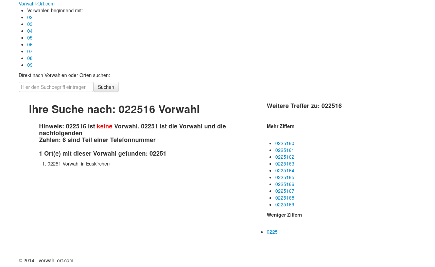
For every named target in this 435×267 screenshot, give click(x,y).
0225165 (284, 177)
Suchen (106, 86)
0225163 (284, 163)
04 (30, 30)
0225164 (284, 170)
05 (30, 37)
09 (30, 64)
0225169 (284, 204)
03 (30, 23)
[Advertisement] (90, 212)
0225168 (284, 197)
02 (30, 17)
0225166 (284, 183)
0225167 (284, 190)
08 (30, 57)
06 (30, 44)
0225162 (284, 156)
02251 (273, 231)
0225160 (284, 143)
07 (30, 51)
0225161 (284, 149)
